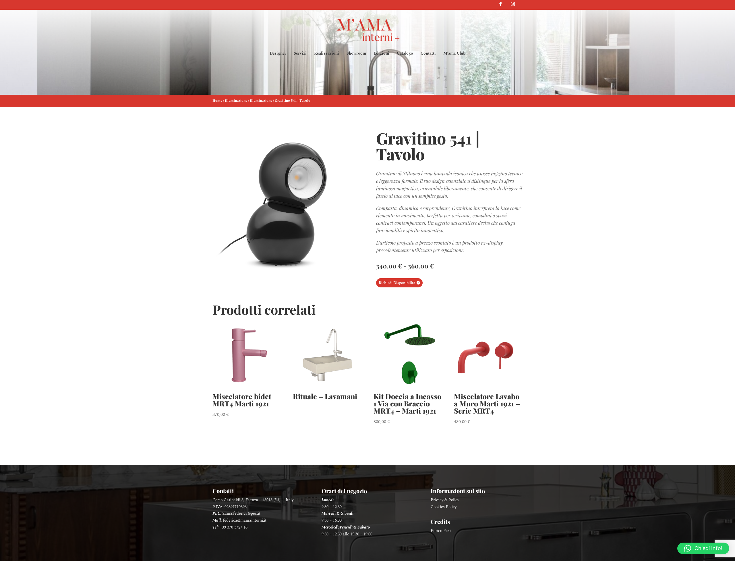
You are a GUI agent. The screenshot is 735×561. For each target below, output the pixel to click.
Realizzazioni (326, 53)
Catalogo (405, 53)
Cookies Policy (444, 507)
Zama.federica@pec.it (241, 513)
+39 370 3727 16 (233, 527)
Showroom (356, 53)
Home (217, 100)
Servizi (300, 53)
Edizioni (381, 53)
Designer (278, 53)
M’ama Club (454, 53)
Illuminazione (236, 100)
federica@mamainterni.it (244, 520)
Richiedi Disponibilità (397, 283)
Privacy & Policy (445, 500)
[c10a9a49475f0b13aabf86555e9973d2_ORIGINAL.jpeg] (285, 275)
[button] (703, 548)
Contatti (428, 53)
